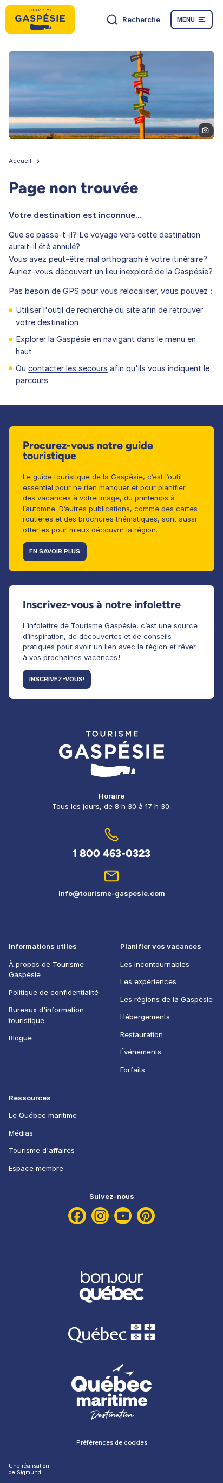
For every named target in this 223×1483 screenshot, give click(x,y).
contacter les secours (68, 368)
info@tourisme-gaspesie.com (111, 893)
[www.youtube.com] (123, 1216)
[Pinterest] (146, 1216)
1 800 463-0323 (111, 853)
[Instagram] (100, 1216)
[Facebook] (77, 1216)
